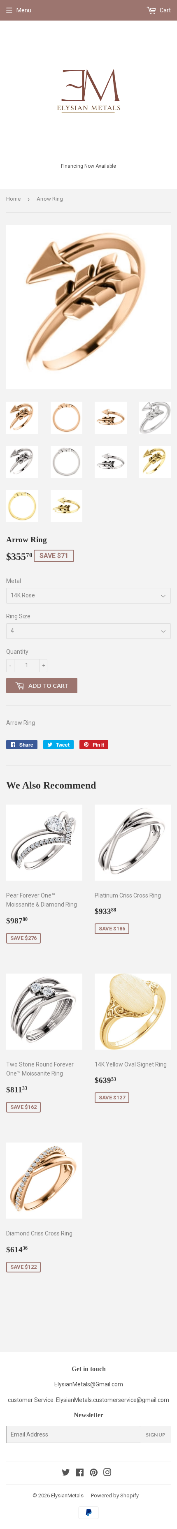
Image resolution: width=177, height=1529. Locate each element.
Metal (13, 581)
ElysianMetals (67, 1495)
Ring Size (18, 616)
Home (13, 199)
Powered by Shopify (115, 1495)
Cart (164, 10)
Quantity (17, 651)
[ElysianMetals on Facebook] (79, 1473)
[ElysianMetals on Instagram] (107, 1473)
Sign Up (155, 1435)
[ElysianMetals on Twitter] (66, 1473)
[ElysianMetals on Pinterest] (93, 1473)
